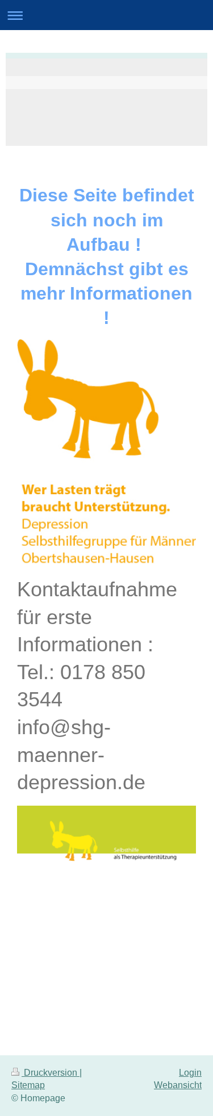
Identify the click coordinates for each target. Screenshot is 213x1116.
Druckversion (51, 1072)
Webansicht (178, 1085)
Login (190, 1072)
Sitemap (28, 1085)
